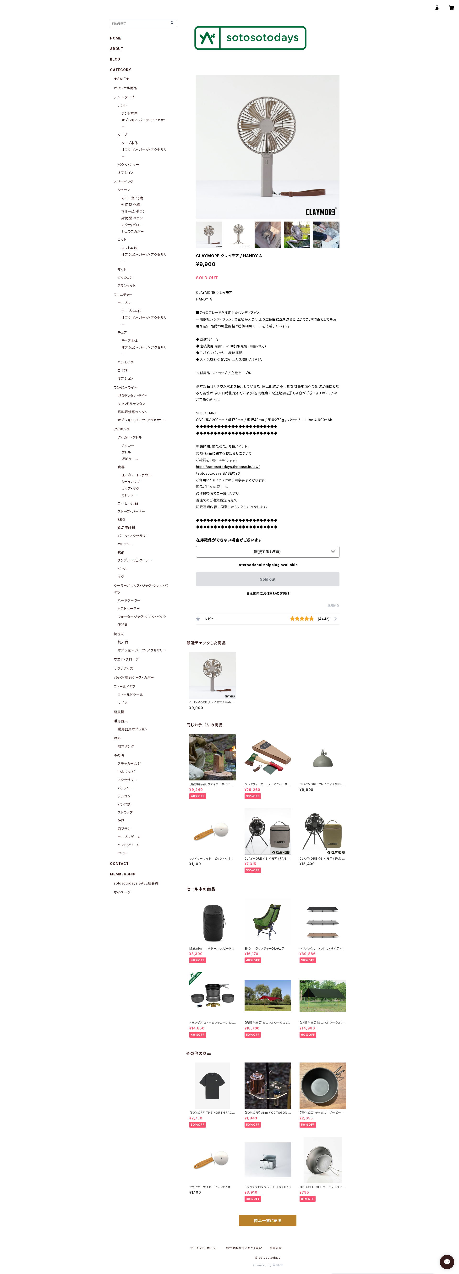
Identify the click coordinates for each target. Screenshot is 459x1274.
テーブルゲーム (129, 837)
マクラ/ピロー (132, 225)
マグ (121, 576)
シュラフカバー (132, 231)
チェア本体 (129, 341)
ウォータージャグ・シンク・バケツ (142, 617)
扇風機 (119, 712)
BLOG (115, 59)
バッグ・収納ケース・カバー (134, 677)
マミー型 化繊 (132, 198)
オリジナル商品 (125, 88)
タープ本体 (129, 143)
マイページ (122, 892)
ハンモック (125, 362)
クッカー (127, 445)
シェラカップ (130, 482)
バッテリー (125, 788)
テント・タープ (124, 97)
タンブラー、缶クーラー (135, 560)
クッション (125, 277)
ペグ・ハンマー (129, 164)
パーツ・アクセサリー (133, 536)
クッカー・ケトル (130, 437)
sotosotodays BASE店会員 (136, 883)
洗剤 (121, 820)
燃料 (117, 738)
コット (122, 240)
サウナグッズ (123, 668)
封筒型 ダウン (132, 218)
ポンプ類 (124, 804)
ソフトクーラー (129, 608)
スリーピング (123, 182)
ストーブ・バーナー (132, 511)
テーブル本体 (131, 311)
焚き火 (119, 634)
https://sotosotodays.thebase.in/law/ (228, 467)
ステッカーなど (129, 764)
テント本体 (129, 113)
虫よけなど (126, 772)
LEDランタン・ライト (132, 396)
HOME (115, 38)
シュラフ (124, 190)
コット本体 (129, 248)
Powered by (262, 1265)
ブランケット (127, 286)
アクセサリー (127, 780)
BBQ (121, 519)
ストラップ (125, 812)
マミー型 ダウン (133, 211)
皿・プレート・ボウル (136, 475)
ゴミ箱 (122, 370)
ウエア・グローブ (126, 659)
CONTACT (119, 864)
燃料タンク (126, 746)
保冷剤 (123, 625)
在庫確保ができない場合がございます (229, 540)
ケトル (126, 452)
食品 (121, 552)
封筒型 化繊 (130, 205)
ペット (122, 853)
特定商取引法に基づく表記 (244, 1248)
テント (122, 105)
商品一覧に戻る (268, 1220)
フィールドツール (130, 695)
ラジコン (124, 796)
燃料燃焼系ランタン (133, 412)
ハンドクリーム (129, 845)
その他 (119, 755)
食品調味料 (126, 528)
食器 (121, 467)
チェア (122, 332)
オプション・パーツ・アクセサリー (142, 420)
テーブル (124, 303)
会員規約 (276, 1248)
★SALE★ (122, 79)
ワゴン (122, 703)
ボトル (122, 568)
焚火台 (123, 642)
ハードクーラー (129, 600)
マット (122, 269)
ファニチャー (123, 295)
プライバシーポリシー (204, 1248)
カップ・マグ (130, 488)
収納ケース (129, 459)
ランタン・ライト (125, 387)
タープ (122, 135)
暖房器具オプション (132, 729)
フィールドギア (125, 686)
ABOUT (116, 49)
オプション (125, 173)
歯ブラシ (124, 829)
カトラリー (129, 495)
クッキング (122, 429)
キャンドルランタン (131, 404)
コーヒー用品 (128, 503)
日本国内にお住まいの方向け (267, 593)
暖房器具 (121, 721)
